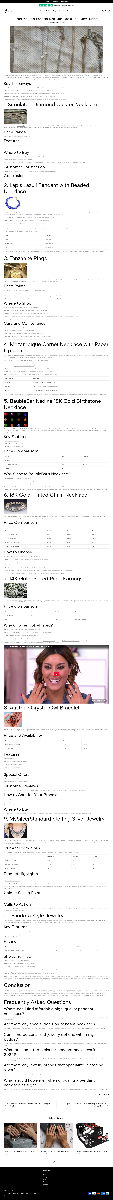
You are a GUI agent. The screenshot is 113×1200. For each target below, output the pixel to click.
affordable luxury (97, 430)
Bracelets (45, 1182)
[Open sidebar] (111, 362)
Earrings (45, 1177)
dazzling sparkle (21, 126)
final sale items (13, 960)
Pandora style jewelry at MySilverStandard (31, 976)
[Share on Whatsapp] (106, 1094)
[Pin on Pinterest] (99, 1094)
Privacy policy (15, 1193)
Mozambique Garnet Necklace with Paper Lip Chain (30, 355)
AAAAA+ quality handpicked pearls (70, 641)
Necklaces (45, 1184)
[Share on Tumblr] (101, 1094)
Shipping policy (34, 1193)
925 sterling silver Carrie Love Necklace (15, 878)
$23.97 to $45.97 (60, 573)
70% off (19, 778)
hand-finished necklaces (27, 922)
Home (44, 1174)
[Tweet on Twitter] (97, 1094)
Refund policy (7, 1193)
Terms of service (25, 1193)
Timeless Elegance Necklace (12, 881)
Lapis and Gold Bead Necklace (30, 251)
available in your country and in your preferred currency (38, 371)
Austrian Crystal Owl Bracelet (30, 729)
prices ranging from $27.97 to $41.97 (36, 156)
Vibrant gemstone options (12, 441)
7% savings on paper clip (49, 641)
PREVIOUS (12, 1100)
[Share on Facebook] (95, 1094)
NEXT (102, 1100)
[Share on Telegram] (104, 1094)
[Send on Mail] (108, 1094)
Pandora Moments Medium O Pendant (14, 950)
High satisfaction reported (12, 171)
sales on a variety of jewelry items (38, 316)
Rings (44, 1179)
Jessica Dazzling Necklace (11, 883)
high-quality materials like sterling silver (24, 366)
